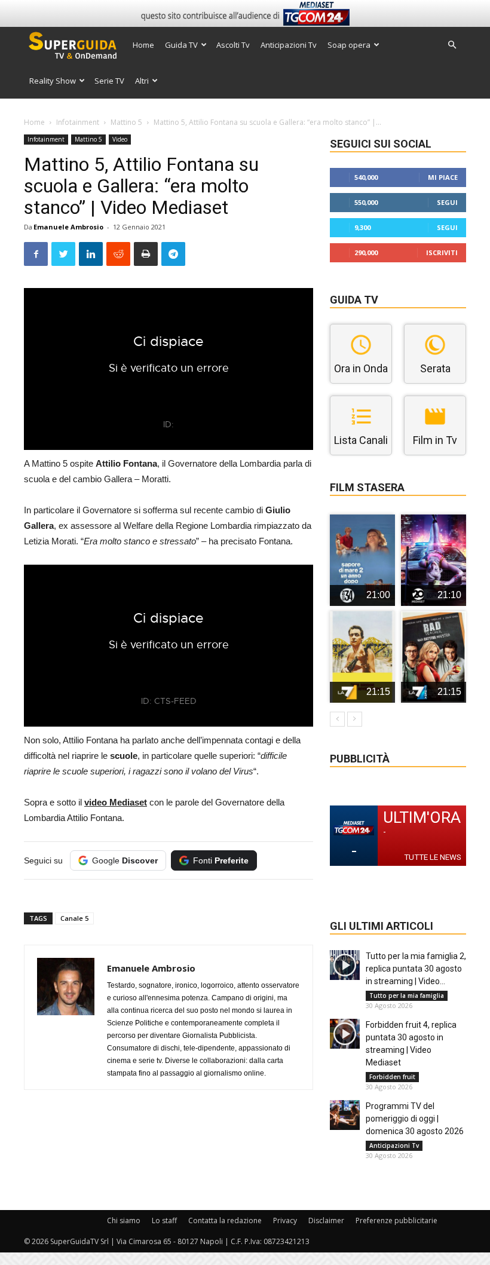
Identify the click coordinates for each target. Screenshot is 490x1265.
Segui (447, 202)
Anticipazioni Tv (289, 44)
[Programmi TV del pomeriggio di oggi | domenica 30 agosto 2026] (345, 1115)
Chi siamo (123, 1220)
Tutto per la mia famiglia (406, 995)
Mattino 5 (126, 122)
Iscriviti (442, 252)
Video (119, 139)
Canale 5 (74, 918)
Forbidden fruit (392, 1077)
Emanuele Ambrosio (68, 226)
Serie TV (109, 80)
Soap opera (348, 44)
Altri (142, 80)
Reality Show (52, 80)
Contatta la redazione (225, 1220)
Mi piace (443, 177)
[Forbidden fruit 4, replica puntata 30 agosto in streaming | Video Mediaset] (345, 1034)
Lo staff (164, 1220)
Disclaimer (326, 1220)
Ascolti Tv (233, 44)
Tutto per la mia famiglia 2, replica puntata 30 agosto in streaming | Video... (416, 968)
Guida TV (181, 44)
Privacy (285, 1220)
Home (143, 44)
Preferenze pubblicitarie (396, 1220)
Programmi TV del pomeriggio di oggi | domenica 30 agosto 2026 (415, 1118)
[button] (451, 45)
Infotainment (77, 122)
